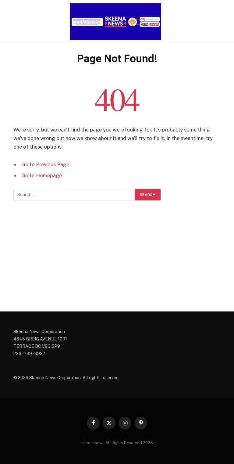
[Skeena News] (117, 21)
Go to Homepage (41, 175)
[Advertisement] (117, 256)
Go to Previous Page (45, 164)
